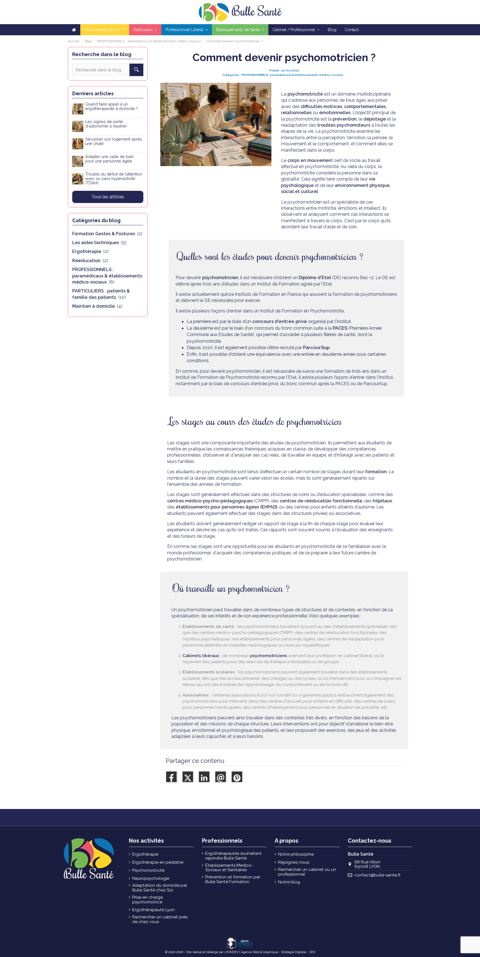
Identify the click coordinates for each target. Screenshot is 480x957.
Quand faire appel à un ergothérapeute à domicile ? (111, 106)
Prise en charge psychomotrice (147, 899)
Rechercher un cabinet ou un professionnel (307, 871)
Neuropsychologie (150, 878)
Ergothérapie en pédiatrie (157, 862)
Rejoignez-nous (293, 862)
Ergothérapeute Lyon (153, 910)
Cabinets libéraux (200, 655)
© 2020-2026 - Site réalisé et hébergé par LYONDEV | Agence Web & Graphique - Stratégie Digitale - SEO (240, 952)
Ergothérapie (145, 854)
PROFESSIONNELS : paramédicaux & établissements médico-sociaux (292, 74)
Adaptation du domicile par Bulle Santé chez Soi (159, 887)
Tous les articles (107, 196)
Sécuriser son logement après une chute (113, 141)
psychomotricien (219, 277)
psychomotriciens (268, 655)
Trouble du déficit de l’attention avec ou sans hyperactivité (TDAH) (113, 178)
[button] (145, 29)
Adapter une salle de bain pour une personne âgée (109, 158)
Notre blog (289, 882)
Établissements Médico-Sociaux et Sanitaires (229, 867)
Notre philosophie (296, 854)
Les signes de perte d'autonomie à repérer (106, 123)
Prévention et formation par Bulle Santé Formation (232, 879)
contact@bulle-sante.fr (377, 875)
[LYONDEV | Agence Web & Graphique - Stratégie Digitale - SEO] (240, 943)
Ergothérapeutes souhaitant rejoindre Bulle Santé (233, 855)
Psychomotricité (148, 870)
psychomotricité (305, 94)
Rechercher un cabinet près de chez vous (160, 919)
